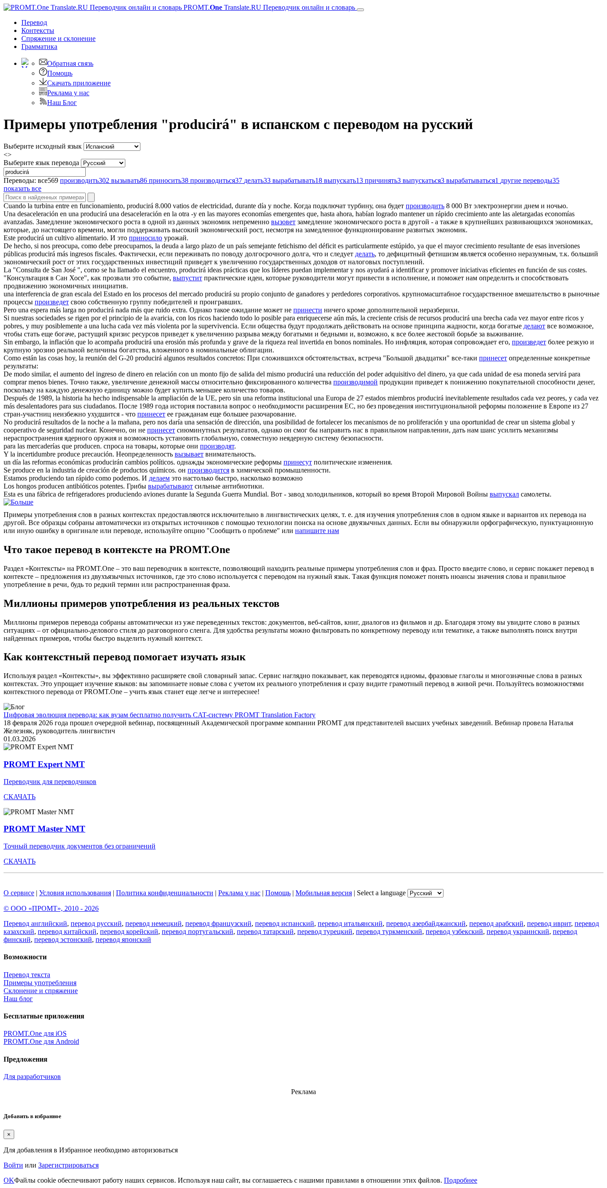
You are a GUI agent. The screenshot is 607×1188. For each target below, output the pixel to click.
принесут (298, 462)
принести (307, 310)
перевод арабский (496, 923)
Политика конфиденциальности (164, 893)
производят (217, 446)
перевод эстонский (63, 939)
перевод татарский (265, 931)
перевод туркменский (389, 931)
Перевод (34, 22)
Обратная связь (70, 63)
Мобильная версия (324, 893)
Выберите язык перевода (41, 162)
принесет (493, 358)
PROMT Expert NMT (44, 764)
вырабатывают (170, 486)
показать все (22, 188)
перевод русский (96, 923)
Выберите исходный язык (43, 146)
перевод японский (123, 939)
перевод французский (218, 923)
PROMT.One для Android (41, 1041)
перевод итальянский (350, 923)
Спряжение (58, 38)
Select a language (381, 893)
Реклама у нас (68, 93)
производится (208, 470)
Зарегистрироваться (68, 1165)
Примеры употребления (40, 982)
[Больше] (18, 502)
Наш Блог (62, 102)
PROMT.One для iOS (35, 1033)
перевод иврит (549, 923)
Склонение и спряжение (41, 990)
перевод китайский (67, 931)
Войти (13, 1165)
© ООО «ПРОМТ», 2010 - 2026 (51, 908)
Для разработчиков (32, 1076)
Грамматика (39, 46)
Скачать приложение (79, 83)
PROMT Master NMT (44, 828)
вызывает (189, 454)
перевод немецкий (153, 923)
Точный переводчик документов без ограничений (80, 846)
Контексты (37, 30)
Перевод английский (35, 923)
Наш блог (18, 998)
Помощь (59, 73)
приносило (145, 238)
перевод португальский (197, 931)
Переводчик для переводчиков (50, 781)
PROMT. (268, 7)
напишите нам (317, 530)
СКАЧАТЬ (20, 796)
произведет (52, 302)
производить (425, 206)
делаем (159, 478)
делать (365, 254)
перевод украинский (518, 931)
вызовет (283, 222)
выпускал (504, 494)
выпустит (187, 278)
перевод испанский (284, 923)
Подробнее (460, 1180)
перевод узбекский (454, 931)
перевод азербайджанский (426, 923)
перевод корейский (129, 931)
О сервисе (19, 893)
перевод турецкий (324, 931)
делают (534, 326)
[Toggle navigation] (360, 9)
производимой (355, 382)
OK (9, 1180)
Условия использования (75, 893)
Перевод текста (27, 974)
